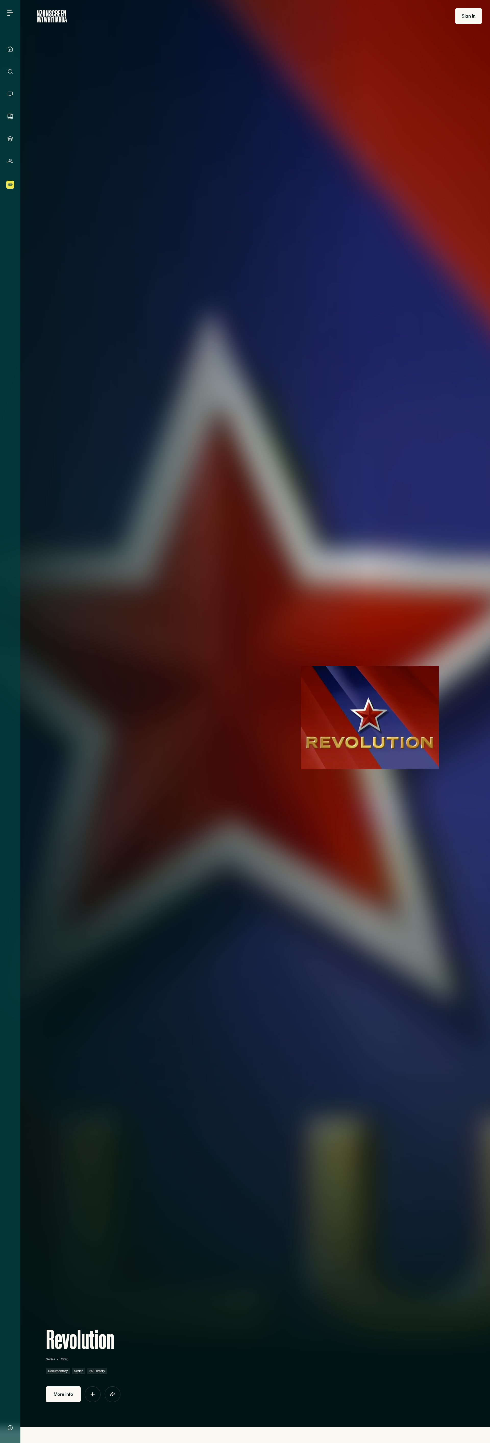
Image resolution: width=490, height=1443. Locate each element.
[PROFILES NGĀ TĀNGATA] (10, 161)
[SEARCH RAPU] (10, 71)
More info (63, 1394)
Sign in (468, 16)
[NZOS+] (10, 184)
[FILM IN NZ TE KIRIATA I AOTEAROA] (10, 116)
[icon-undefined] (93, 1394)
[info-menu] (10, 1428)
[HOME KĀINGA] (10, 49)
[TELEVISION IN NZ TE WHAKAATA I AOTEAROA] (10, 94)
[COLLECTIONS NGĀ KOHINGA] (10, 139)
